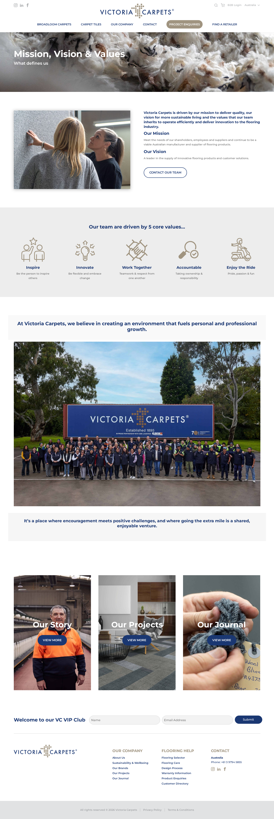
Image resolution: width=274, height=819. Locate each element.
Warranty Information (176, 773)
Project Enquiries (184, 24)
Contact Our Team (165, 172)
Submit (248, 719)
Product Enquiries (174, 778)
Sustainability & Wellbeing (130, 763)
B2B (235, 5)
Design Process (172, 768)
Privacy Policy (152, 810)
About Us (118, 757)
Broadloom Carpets (54, 24)
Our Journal (120, 778)
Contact (150, 24)
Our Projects (120, 773)
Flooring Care (171, 763)
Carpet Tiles (91, 24)
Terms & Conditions (181, 810)
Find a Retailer (224, 24)
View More (52, 640)
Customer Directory (175, 783)
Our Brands (120, 768)
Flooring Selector (173, 757)
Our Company (122, 24)
